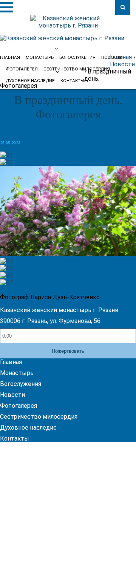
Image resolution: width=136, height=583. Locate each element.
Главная (11, 362)
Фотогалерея (18, 405)
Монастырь (17, 372)
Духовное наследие (30, 80)
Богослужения (20, 383)
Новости (112, 57)
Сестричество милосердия (38, 416)
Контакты (72, 80)
